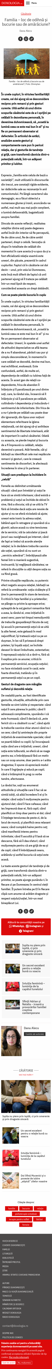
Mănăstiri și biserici (13, 1304)
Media (5, 1266)
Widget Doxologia (11, 1313)
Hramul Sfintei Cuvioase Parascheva (21, 1275)
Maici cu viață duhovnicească (17, 1291)
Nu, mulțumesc (24, 1362)
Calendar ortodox (11, 1308)
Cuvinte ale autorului (35, 1034)
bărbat (39, 1219)
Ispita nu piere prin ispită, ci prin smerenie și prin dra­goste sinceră (33, 949)
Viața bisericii (10, 1241)
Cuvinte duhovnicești (13, 1245)
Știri (4, 1270)
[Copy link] (31, 39)
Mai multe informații (19, 1357)
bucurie (26, 1208)
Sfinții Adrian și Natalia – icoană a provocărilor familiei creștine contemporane (34, 1007)
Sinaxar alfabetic (11, 1300)
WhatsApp (18, 926)
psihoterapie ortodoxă (26, 1213)
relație (40, 1208)
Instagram (35, 926)
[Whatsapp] (26, 39)
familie (11, 1208)
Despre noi (7, 1333)
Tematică (7, 1296)
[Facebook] (20, 39)
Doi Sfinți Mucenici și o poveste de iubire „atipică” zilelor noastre (34, 1178)
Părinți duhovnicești (13, 1287)
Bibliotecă (8, 1258)
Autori (5, 1283)
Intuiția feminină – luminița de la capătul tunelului (33, 986)
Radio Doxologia (11, 1317)
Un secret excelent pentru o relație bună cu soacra (33, 968)
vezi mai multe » (26, 1074)
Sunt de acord (8, 1362)
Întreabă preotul (11, 1262)
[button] (31, 2)
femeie (25, 1224)
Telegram (28, 930)
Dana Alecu (26, 30)
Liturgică (7, 1253)
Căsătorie (26, 13)
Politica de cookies (12, 1337)
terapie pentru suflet (19, 1219)
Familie (6, 1249)
